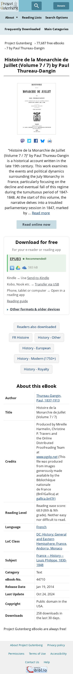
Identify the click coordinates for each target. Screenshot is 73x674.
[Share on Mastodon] (23, 140)
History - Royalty (36, 369)
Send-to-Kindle (38, 278)
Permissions (16, 653)
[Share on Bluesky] (42, 140)
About (11, 17)
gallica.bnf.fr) (45, 498)
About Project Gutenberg (26, 645)
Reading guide (17, 301)
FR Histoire (20, 337)
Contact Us (32, 662)
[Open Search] (37, 6)
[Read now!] (36, 133)
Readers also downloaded (36, 327)
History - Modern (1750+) (36, 358)
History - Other (49, 337)
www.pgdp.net (46, 457)
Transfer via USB (47, 284)
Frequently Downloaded (22, 29)
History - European (36, 348)
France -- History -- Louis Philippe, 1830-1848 (51, 560)
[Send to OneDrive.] (24, 267)
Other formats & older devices (35, 309)
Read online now (36, 224)
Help (47, 662)
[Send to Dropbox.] (12, 267)
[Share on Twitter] (29, 140)
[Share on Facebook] (36, 140)
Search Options (56, 17)
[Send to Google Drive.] (18, 267)
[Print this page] (49, 140)
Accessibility (58, 653)
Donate (61, 5)
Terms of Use (37, 653)
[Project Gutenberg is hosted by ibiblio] (36, 671)
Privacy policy (56, 645)
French (41, 527)
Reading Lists (31, 17)
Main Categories (56, 29)
